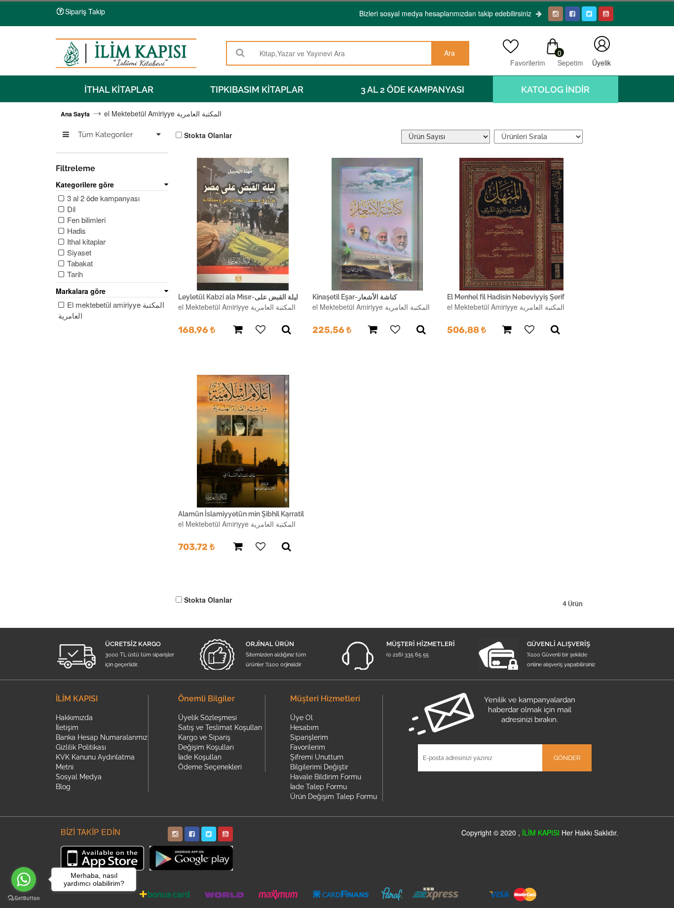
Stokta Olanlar (208, 135)
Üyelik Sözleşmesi (207, 718)
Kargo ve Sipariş (204, 737)
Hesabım (304, 727)
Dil (70, 209)
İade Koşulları (200, 757)
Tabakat (79, 263)
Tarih (74, 274)
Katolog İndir (555, 89)
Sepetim (570, 63)
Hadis (75, 230)
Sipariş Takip (85, 11)
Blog (63, 787)
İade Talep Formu (318, 787)
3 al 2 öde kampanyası (102, 198)
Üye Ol (301, 718)
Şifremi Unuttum (316, 757)
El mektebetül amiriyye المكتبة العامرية (111, 310)
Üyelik (601, 44)
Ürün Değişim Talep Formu (333, 796)
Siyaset (78, 252)
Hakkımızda (74, 718)
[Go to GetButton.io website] (23, 898)
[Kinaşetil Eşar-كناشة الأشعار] (377, 224)
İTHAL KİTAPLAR (118, 89)
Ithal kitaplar (85, 241)
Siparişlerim (309, 737)
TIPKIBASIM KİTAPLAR (256, 89)
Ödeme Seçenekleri (210, 767)
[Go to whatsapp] (23, 879)
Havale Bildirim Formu (325, 777)
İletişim (67, 727)
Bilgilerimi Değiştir (319, 767)
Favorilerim (525, 63)
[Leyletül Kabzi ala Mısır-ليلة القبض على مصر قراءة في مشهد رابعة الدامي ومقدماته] (243, 224)
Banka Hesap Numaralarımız (102, 737)
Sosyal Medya (79, 777)
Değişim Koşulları (206, 747)
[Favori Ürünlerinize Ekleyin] (260, 329)
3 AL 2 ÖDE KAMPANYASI (412, 89)
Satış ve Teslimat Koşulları (220, 727)
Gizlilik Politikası (81, 747)
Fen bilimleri (85, 220)
